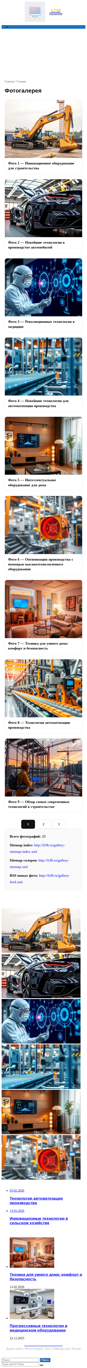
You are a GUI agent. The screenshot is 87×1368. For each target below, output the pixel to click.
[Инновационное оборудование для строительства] (43, 931)
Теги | (49, 1348)
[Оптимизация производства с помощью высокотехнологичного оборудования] (43, 1157)
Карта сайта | (15, 1348)
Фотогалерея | (35, 1348)
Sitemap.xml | (62, 1348)
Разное (76, 1348)
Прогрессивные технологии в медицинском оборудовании (38, 1328)
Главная (9, 81)
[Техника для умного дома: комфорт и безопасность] (47, 1253)
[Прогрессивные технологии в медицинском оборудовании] (47, 1304)
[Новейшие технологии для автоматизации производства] (43, 1067)
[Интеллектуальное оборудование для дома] (43, 1112)
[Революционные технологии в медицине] (43, 1021)
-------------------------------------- (43, 1345)
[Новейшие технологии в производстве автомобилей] (43, 976)
